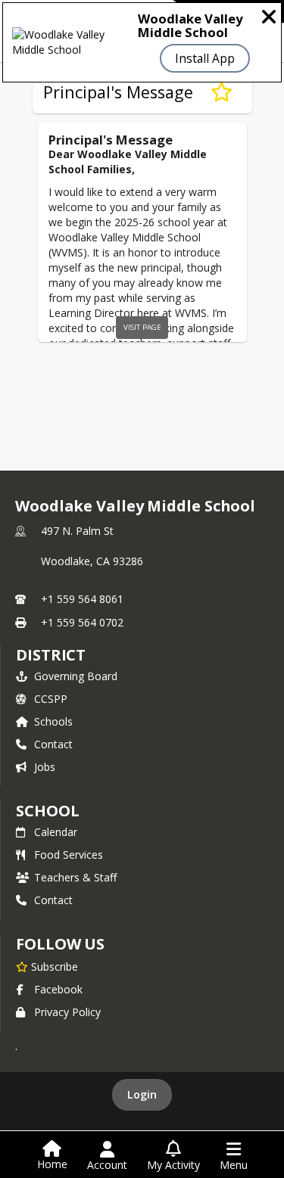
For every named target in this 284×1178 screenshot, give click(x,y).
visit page (142, 327)
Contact (53, 744)
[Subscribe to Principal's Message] (221, 92)
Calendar (55, 832)
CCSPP (50, 699)
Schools (53, 721)
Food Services (68, 854)
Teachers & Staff (75, 877)
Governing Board (75, 676)
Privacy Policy (67, 1012)
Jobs (44, 767)
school (47, 810)
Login (142, 1094)
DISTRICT (51, 655)
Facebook (58, 989)
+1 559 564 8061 (82, 599)
